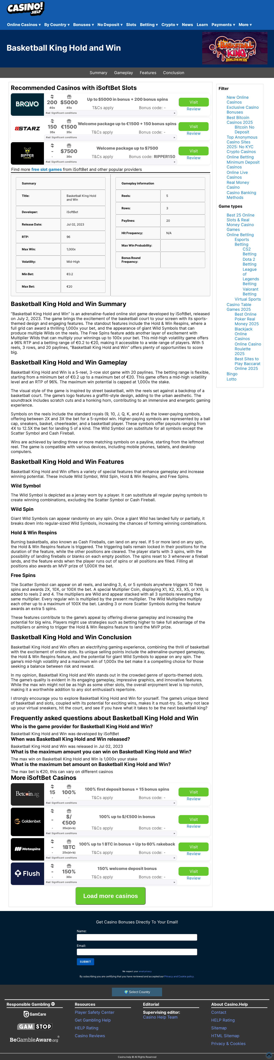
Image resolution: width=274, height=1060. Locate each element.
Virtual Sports (248, 299)
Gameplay (123, 72)
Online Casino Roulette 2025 (248, 349)
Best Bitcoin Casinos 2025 (240, 120)
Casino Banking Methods (241, 195)
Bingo (232, 373)
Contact (218, 1012)
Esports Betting (242, 242)
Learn (202, 24)
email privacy (145, 971)
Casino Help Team (160, 1017)
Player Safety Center (94, 1012)
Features (148, 72)
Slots (131, 24)
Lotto (231, 379)
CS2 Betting (249, 251)
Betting (149, 24)
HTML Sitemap (225, 1035)
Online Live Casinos (237, 175)
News (187, 24)
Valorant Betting (250, 291)
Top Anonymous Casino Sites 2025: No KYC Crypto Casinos (242, 144)
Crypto (169, 24)
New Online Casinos (238, 100)
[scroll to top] (269, 1055)
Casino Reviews (90, 1035)
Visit (194, 102)
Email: (81, 946)
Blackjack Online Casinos (244, 334)
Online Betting (240, 157)
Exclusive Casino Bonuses (243, 110)
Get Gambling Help (93, 1020)
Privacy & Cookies (228, 1043)
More (245, 24)
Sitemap (219, 1028)
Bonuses (83, 24)
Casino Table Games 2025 (239, 307)
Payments (223, 24)
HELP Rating (86, 1028)
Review (194, 109)
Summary (98, 72)
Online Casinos (24, 24)
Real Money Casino (238, 185)
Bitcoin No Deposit (244, 129)
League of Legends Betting (251, 276)
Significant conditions (61, 112)
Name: (81, 931)
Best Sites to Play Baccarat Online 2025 (247, 363)
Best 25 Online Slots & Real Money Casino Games (241, 222)
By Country (57, 24)
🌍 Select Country (137, 992)
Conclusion (173, 72)
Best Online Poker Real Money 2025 (247, 319)
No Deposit (110, 24)
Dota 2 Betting (249, 262)
